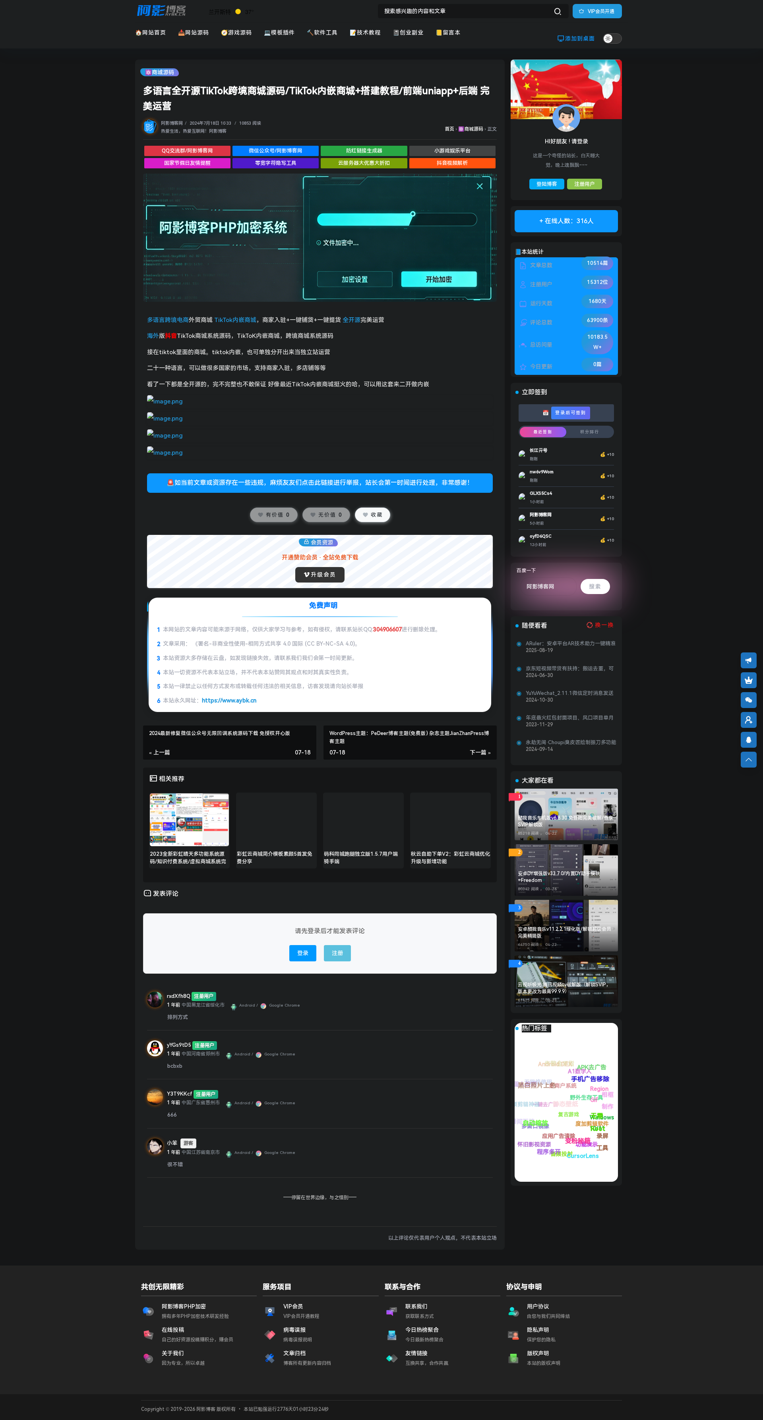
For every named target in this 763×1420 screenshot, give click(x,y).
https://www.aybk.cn (229, 700)
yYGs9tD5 (179, 1045)
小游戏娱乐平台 (452, 151)
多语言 (156, 320)
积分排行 (589, 432)
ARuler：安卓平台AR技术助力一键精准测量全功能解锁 (571, 644)
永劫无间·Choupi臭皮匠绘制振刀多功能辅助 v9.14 (571, 742)
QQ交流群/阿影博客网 (187, 151)
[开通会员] (749, 680)
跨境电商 (177, 320)
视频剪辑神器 (574, 1157)
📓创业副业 (408, 32)
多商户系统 (602, 1126)
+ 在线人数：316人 (566, 221)
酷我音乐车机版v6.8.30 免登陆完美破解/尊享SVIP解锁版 (565, 821)
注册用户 (584, 184)
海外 (153, 336)
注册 (337, 953)
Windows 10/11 (560, 1061)
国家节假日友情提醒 (187, 163)
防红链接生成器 (364, 151)
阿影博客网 (172, 123)
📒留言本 (448, 32)
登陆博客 (546, 184)
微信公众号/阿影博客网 (275, 151)
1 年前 (173, 1005)
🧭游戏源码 (236, 32)
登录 (302, 953)
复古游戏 (568, 1112)
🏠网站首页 (150, 32)
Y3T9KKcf (179, 1094)
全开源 (351, 320)
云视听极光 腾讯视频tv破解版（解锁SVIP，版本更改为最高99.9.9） (564, 988)
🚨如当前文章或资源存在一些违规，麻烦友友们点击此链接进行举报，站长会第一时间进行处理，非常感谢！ (320, 482)
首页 (449, 129)
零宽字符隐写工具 (275, 163)
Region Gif (593, 1068)
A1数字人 (608, 1107)
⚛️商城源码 (159, 72)
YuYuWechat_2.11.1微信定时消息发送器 (570, 693)
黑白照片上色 (577, 1127)
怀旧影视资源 (532, 1142)
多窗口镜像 (550, 1153)
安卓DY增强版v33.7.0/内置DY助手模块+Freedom (559, 877)
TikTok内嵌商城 (235, 320)
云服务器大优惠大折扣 (364, 163)
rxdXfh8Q (178, 996)
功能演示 (527, 1087)
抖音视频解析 (452, 163)
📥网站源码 (193, 32)
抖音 (171, 336)
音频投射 (519, 1116)
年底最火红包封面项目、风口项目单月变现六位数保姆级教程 (570, 718)
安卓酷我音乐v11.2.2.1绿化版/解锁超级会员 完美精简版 (564, 932)
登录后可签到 (570, 412)
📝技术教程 (365, 32)
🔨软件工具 (322, 32)
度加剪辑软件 (554, 1078)
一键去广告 (582, 1145)
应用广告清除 (537, 1126)
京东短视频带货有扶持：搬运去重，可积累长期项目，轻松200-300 (570, 669)
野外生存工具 (594, 1085)
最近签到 (542, 432)
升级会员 (323, 574)
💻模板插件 (279, 32)
